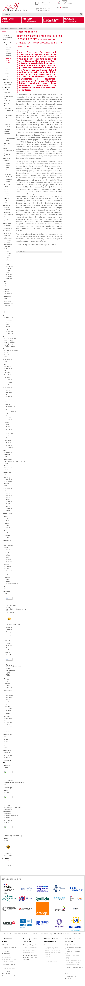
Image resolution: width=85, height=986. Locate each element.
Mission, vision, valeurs (8, 165)
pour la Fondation (29, 20)
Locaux (6, 516)
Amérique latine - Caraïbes (8, 60)
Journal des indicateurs (10, 959)
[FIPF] (76, 908)
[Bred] (42, 889)
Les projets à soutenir (30, 951)
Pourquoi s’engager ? (30, 945)
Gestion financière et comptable (7, 566)
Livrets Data (7, 198)
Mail (21, 252)
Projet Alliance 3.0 (23, 28)
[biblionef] (76, 923)
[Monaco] (25, 908)
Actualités (7, 92)
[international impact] (59, 898)
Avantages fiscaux (29, 952)
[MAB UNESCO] (25, 923)
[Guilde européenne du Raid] (42, 899)
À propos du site (71, 976)
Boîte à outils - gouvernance (9, 702)
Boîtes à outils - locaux (8, 525)
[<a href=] (9, 848)
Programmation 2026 (9, 968)
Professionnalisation (10, 732)
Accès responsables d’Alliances (6, 311)
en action (8, 20)
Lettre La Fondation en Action (8, 468)
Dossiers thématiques (9, 956)
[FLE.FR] (9, 923)
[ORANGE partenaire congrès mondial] (42, 909)
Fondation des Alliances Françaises (9, 28)
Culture (8, 552)
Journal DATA (8, 387)
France (8, 76)
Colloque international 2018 (8, 746)
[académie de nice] (76, 898)
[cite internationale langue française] (9, 908)
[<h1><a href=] (10, 600)
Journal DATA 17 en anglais (9, 495)
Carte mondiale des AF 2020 (9, 418)
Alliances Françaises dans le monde (7, 37)
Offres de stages (71, 959)
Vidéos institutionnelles (9, 976)
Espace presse (8, 294)
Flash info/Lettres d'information (10, 331)
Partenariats (7, 143)
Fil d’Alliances (7, 957)
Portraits (6, 79)
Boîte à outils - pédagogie (9, 685)
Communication (9, 317)
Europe (8, 73)
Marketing (8, 640)
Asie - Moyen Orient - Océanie (53, 952)
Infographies (7, 301)
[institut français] (25, 889)
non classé (7, 858)
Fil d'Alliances (8, 513)
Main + (23, 252)
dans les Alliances (70, 20)
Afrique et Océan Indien (8, 49)
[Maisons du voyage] (9, 898)
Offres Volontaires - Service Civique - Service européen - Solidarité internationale (73, 962)
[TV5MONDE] (76, 889)
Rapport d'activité (8, 961)
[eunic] (42, 923)
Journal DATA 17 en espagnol (9, 508)
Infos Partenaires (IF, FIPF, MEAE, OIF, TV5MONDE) (8, 368)
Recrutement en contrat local (8, 246)
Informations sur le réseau (53, 961)
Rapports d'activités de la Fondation (8, 479)
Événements (7, 146)
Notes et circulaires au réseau (9, 708)
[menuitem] (11, 20)
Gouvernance (8, 690)
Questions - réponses (73, 945)
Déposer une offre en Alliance (7, 284)
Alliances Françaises (51, 20)
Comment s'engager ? (30, 955)
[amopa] (59, 923)
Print (18, 252)
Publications (7, 106)
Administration (8, 545)
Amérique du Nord (51, 949)
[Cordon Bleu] (59, 889)
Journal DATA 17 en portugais (9, 501)
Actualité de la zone (51, 945)
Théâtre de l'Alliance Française (7, 131)
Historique (7, 103)
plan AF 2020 (7, 865)
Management (7, 540)
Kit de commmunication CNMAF (11, 411)
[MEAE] (9, 889)
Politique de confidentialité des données (61, 933)
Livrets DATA (7, 375)
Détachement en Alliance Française (8, 240)
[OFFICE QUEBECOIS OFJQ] (25, 898)
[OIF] (59, 908)
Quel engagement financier (7, 219)
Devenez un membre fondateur (7, 207)
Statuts (8, 713)
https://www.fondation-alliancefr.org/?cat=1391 (11, 340)
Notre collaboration (30, 949)
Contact (69, 978)
